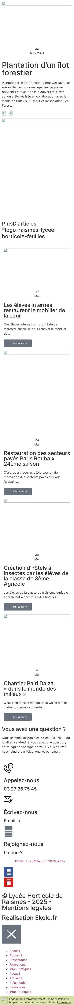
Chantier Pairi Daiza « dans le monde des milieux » (30, 688)
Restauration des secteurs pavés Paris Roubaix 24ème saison (37, 458)
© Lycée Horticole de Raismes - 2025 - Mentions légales (32, 901)
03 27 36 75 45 (20, 789)
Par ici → (13, 852)
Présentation (18, 960)
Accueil (14, 951)
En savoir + (64, 1002)
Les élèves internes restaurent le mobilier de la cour (34, 310)
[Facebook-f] (8, 872)
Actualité (15, 955)
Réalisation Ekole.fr (29, 917)
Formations (17, 964)
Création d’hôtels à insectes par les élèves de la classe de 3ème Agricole (36, 576)
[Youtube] (8, 882)
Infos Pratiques (20, 969)
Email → (12, 820)
